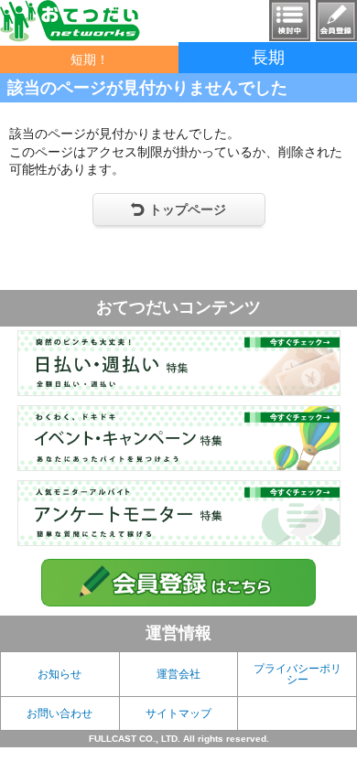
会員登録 (336, 20)
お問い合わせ (59, 713)
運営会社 (178, 674)
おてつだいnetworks (70, 21)
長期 (268, 57)
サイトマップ (178, 713)
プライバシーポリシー (297, 674)
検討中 (289, 20)
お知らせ (59, 674)
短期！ (89, 59)
